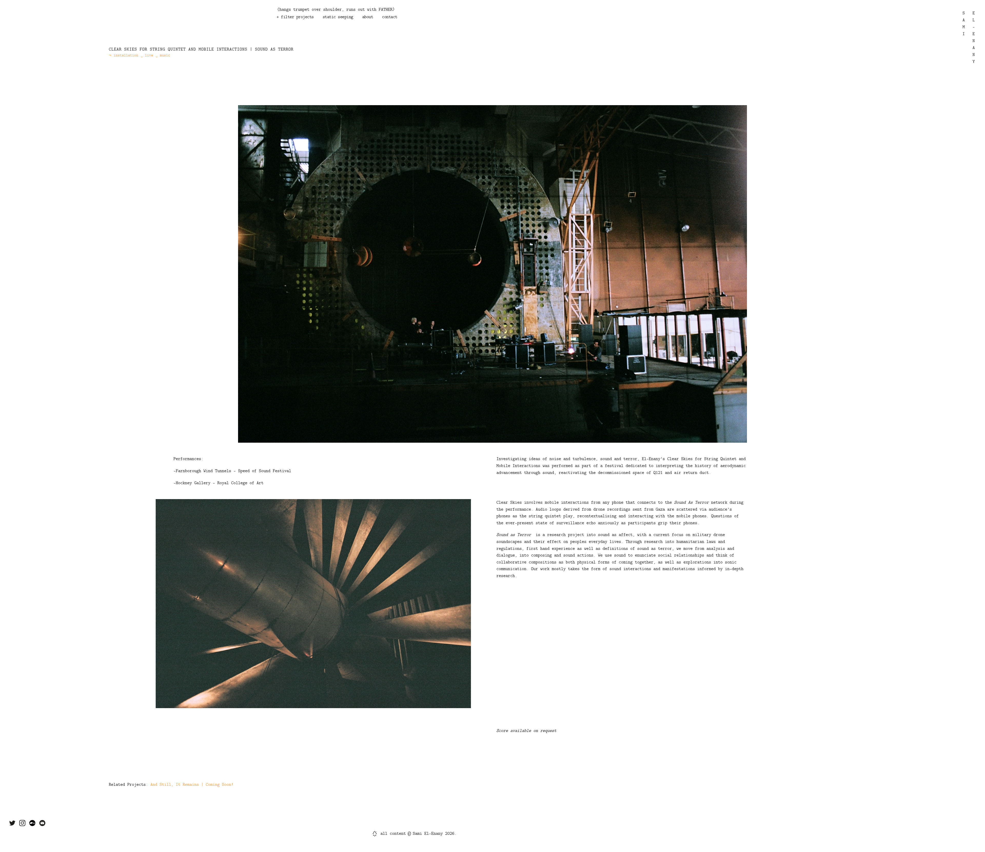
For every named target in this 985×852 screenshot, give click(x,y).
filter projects (297, 17)
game (354, 27)
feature (315, 32)
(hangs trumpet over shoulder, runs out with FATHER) (336, 9)
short (335, 32)
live (352, 32)
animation (291, 32)
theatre (407, 27)
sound (304, 27)
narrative (453, 27)
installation (379, 27)
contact (389, 17)
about (367, 17)
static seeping (338, 17)
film (321, 27)
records (429, 27)
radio (337, 27)
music (286, 27)
